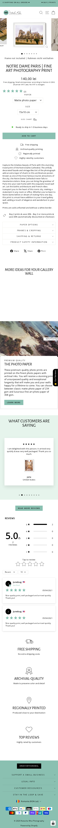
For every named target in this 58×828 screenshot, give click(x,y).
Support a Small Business (28, 775)
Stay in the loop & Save (28, 794)
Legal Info (28, 781)
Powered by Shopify (29, 825)
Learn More (14, 402)
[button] (39, 524)
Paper (28, 95)
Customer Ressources (28, 788)
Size (27, 106)
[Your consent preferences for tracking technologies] (53, 823)
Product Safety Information (29, 242)
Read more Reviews (29, 508)
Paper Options (29, 224)
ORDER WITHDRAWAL (29, 766)
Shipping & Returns (29, 236)
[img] (13, 91)
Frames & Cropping (29, 230)
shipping (11, 82)
